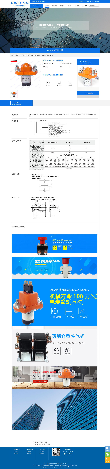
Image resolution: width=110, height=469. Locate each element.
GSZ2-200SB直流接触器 (43, 444)
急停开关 (62, 5)
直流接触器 (54, 5)
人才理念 (16, 453)
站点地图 (97, 1)
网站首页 (47, 5)
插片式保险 (77, 5)
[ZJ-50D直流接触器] (88, 76)
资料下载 (29, 453)
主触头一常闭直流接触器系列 (34, 55)
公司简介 (16, 451)
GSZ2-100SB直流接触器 (47, 55)
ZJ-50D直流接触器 (42, 442)
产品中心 (24, 55)
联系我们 (85, 5)
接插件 (69, 5)
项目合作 (92, 1)
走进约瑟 (81, 1)
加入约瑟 (86, 1)
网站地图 (42, 453)
